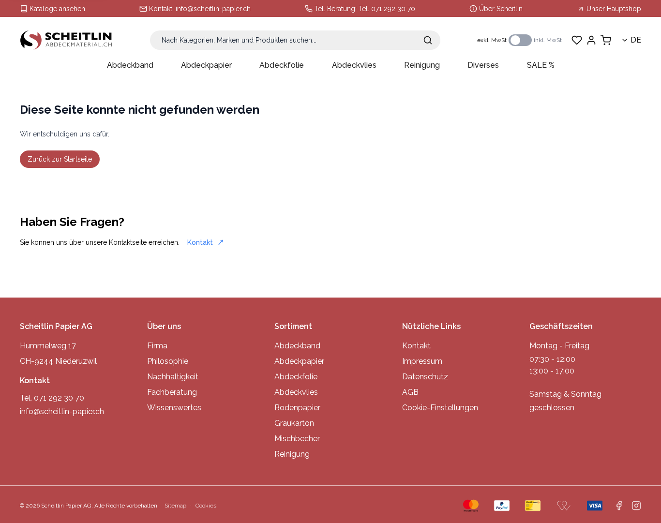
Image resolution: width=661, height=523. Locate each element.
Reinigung (422, 65)
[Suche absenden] (427, 40)
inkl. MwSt (548, 40)
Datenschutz (425, 376)
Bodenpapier (297, 407)
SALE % (541, 65)
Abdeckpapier (206, 65)
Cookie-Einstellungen (440, 407)
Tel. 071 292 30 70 (387, 8)
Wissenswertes (174, 407)
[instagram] (636, 505)
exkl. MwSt (492, 40)
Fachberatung (172, 392)
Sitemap (175, 505)
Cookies (205, 505)
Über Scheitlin (501, 8)
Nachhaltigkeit (172, 376)
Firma (157, 345)
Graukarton (294, 423)
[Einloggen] (591, 40)
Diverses (483, 65)
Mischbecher (297, 438)
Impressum (422, 361)
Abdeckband (130, 65)
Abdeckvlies (354, 65)
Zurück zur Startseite (60, 159)
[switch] (520, 40)
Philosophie (167, 361)
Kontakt (200, 242)
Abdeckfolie (281, 65)
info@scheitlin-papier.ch (213, 8)
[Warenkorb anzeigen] (606, 40)
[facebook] (619, 505)
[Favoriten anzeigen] (576, 40)
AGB (410, 392)
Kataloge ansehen (57, 9)
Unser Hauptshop (613, 9)
